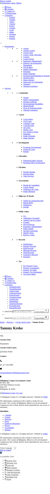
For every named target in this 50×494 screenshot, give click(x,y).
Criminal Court (28, 123)
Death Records (28, 253)
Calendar (9, 9)
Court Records (28, 126)
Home (2, 322)
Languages (9, 15)
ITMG (45, 397)
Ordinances (27, 205)
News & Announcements (32, 108)
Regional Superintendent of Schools (36, 76)
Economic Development (32, 147)
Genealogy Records (30, 255)
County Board (28, 59)
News (9, 7)
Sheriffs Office (28, 78)
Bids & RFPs (28, 203)
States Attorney (28, 80)
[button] (6, 314)
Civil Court (27, 121)
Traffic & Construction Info (33, 201)
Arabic (11, 22)
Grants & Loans (29, 149)
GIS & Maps (28, 67)
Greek (11, 30)
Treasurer (26, 84)
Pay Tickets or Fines (30, 132)
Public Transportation (31, 100)
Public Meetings (29, 192)
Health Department (30, 70)
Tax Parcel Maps (29, 274)
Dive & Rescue (29, 224)
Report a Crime (29, 235)
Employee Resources (12, 424)
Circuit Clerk (28, 53)
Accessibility (9, 428)
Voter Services (28, 176)
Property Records (29, 246)
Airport (26, 49)
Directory (10, 322)
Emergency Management (32, 61)
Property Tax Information (32, 272)
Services (8, 88)
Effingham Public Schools (32, 161)
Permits (26, 152)
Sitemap (8, 430)
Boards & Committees (31, 185)
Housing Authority (30, 102)
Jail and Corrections (30, 231)
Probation (26, 72)
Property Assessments (31, 268)
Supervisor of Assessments (33, 82)
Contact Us (10, 11)
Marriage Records (29, 250)
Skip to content (5, 1)
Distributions (28, 244)
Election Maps (28, 174)
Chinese (12, 24)
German (12, 28)
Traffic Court (28, 130)
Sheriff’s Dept (28, 233)
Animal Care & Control (32, 220)
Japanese (12, 34)
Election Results (29, 172)
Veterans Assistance (30, 86)
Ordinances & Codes (31, 189)
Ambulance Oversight (31, 218)
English (12, 18)
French (11, 26)
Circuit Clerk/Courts (22, 322)
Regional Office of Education (34, 163)
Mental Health (28, 106)
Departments (9, 46)
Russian (12, 39)
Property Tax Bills (30, 270)
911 (24, 216)
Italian (11, 32)
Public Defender (29, 74)
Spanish (12, 20)
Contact (7, 417)
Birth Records (28, 248)
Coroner (26, 57)
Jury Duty (27, 128)
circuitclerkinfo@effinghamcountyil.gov (14, 373)
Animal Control (29, 51)
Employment (11, 13)
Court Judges (28, 119)
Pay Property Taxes (30, 266)
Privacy (7, 426)
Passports (26, 257)
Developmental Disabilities (33, 104)
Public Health (28, 229)
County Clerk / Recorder (32, 55)
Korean (12, 36)
